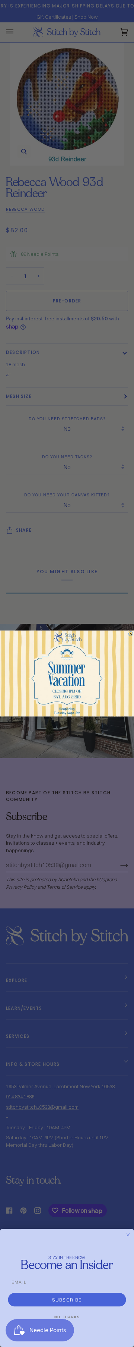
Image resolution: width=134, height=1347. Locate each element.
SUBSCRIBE (67, 1299)
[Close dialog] (131, 634)
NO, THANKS (67, 1317)
